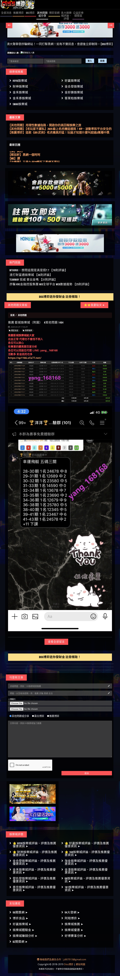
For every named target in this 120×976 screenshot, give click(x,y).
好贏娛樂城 (72, 80)
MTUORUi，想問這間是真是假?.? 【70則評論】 (39, 270)
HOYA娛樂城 (20, 80)
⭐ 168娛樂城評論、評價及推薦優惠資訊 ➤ (87, 853)
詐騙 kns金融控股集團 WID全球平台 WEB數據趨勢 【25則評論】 (50, 284)
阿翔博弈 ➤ (72, 918)
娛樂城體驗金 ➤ (23, 930)
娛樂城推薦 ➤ (74, 924)
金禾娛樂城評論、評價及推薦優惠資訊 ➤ (34, 871)
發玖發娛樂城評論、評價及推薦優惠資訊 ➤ (34, 880)
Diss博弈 (68, 964)
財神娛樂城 (20, 86)
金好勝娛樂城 (74, 92)
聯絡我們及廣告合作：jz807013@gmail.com (62, 959)
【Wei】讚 (14, 152)
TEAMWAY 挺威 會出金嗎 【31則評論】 (33, 279)
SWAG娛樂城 (20, 104)
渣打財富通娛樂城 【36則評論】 (31, 275)
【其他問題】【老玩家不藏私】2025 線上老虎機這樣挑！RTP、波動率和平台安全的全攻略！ (60, 125)
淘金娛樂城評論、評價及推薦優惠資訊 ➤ (86, 862)
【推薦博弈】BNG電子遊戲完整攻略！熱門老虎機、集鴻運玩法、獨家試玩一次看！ (58, 132)
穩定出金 (14, 330)
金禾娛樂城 (20, 92)
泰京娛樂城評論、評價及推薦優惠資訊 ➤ (34, 889)
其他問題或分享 (20, 716)
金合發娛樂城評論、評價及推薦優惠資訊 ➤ (34, 862)
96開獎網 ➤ (20, 912)
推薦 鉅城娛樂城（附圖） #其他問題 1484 (36, 322)
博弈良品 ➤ (20, 918)
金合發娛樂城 (74, 86)
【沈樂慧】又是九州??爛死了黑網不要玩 (34, 156)
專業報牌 (28, 330)
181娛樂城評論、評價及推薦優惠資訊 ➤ (87, 889)
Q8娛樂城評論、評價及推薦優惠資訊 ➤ (87, 880)
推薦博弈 (54, 716)
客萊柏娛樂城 (74, 98)
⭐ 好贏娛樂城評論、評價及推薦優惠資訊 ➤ (87, 845)
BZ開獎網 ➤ (20, 941)
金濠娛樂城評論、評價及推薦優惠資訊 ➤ (86, 871)
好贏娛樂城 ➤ (22, 924)
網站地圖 (80, 964)
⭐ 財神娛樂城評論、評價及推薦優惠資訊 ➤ (35, 853)
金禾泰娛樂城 (22, 98)
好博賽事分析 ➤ (75, 935)
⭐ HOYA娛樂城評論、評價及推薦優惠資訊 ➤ (34, 845)
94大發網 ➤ (72, 912)
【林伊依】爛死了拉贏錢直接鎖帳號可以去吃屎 (39, 159)
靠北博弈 (39, 716)
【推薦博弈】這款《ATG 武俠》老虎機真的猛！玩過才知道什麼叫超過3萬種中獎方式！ (58, 129)
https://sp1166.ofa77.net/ (24, 358)
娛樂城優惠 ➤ (74, 930)
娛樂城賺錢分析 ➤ (25, 935)
